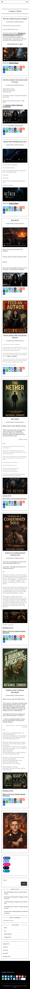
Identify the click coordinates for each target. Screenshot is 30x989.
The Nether (15, 419)
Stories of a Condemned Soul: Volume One (14, 33)
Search (5, 880)
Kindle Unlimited (8, 934)
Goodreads (14, 356)
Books (5, 927)
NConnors (21, 21)
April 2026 (5, 953)
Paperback (5, 495)
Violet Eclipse (13, 63)
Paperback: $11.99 (8, 628)
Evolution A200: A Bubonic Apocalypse (13, 105)
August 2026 (6, 943)
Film (5, 930)
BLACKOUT (15, 220)
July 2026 (5, 947)
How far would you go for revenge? (15, 19)
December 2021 (6, 956)
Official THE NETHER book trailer (15, 142)
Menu (27, 1)
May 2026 (5, 950)
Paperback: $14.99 (8, 791)
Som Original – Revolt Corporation (15, 125)
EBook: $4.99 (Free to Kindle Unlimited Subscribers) (14, 632)
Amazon (9, 356)
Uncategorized (7, 937)
